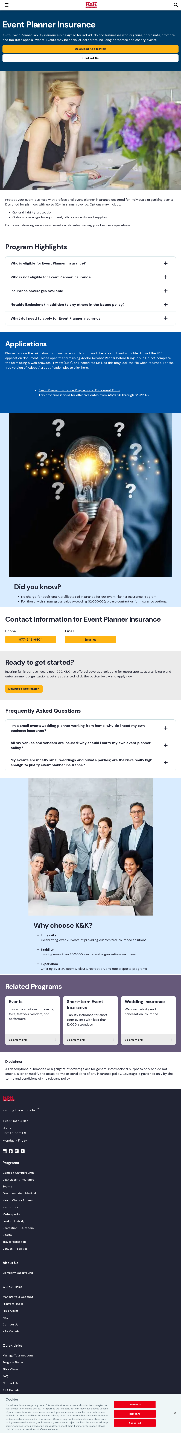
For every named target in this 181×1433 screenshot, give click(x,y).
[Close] (175, 1413)
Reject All (134, 1413)
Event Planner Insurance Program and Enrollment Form (79, 390)
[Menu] (5, 1152)
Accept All (135, 1422)
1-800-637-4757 (15, 1121)
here (84, 367)
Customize (135, 1404)
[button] (90, 263)
